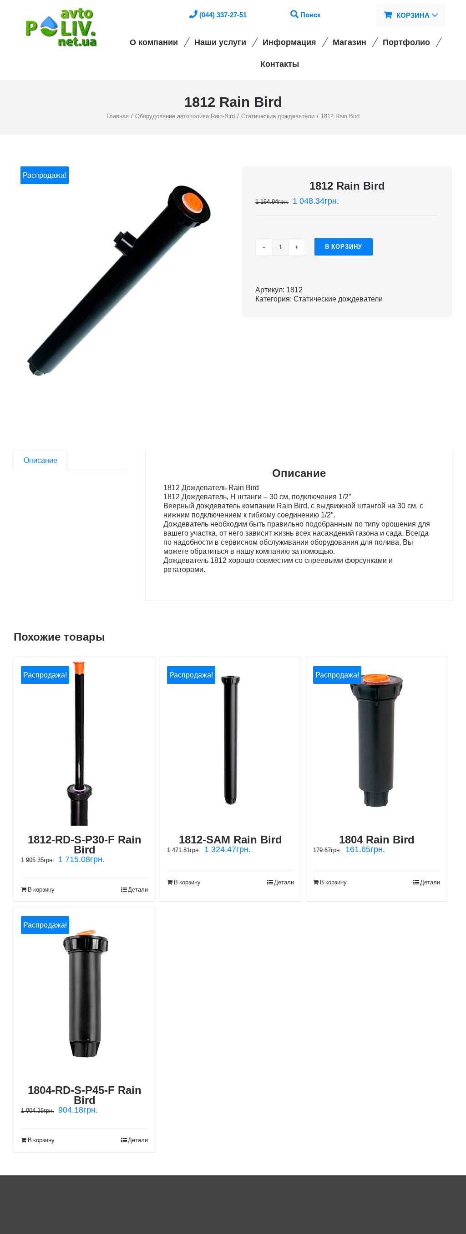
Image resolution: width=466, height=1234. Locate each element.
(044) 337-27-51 (223, 15)
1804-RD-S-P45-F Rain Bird (85, 1095)
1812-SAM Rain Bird (230, 839)
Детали (138, 889)
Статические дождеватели (338, 299)
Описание (40, 460)
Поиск (310, 15)
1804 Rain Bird (377, 839)
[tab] (40, 460)
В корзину (343, 246)
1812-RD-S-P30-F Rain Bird (85, 844)
